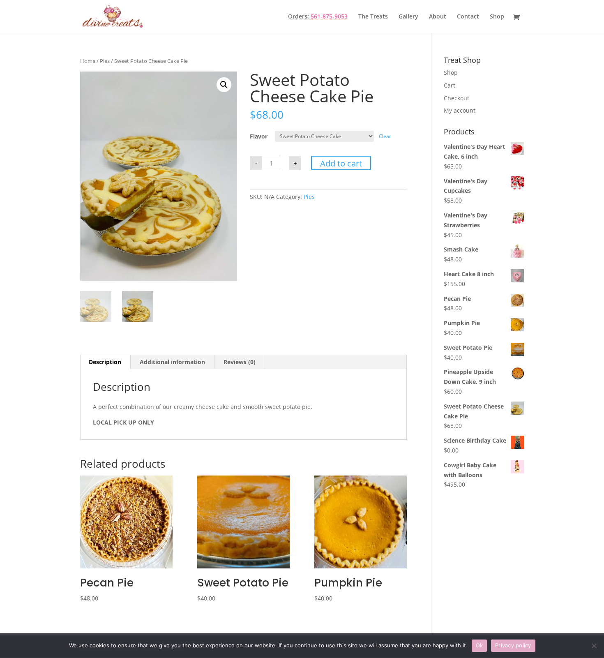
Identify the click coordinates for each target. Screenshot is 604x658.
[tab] (105, 362)
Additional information (172, 362)
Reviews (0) (240, 362)
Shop (497, 17)
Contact (468, 17)
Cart (449, 85)
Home (87, 61)
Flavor (258, 136)
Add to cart (341, 163)
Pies (105, 61)
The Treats (373, 17)
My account (459, 110)
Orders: (318, 17)
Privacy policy (513, 645)
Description (105, 362)
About (437, 17)
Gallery (408, 17)
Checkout (456, 98)
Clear (385, 136)
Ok (479, 645)
